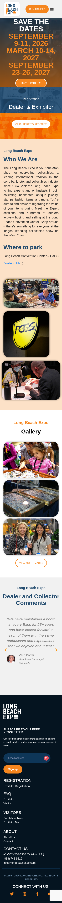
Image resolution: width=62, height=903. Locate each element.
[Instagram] (24, 894)
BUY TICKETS (31, 83)
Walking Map (13, 263)
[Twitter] (12, 894)
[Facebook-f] (37, 894)
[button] (52, 9)
